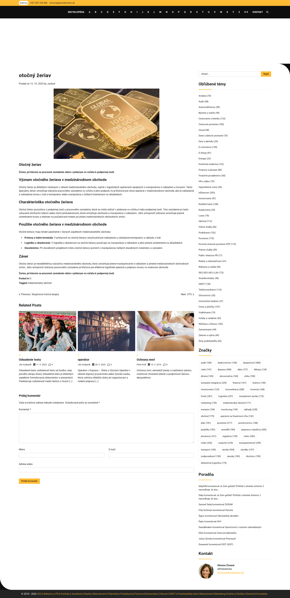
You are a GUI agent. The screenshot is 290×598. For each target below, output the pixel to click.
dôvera (207, 376)
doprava (224, 369)
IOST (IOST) (227, 544)
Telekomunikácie (207, 289)
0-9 (246, 12)
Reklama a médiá (207, 267)
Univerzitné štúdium (209, 301)
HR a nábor (204, 181)
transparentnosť (250, 443)
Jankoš (51, 83)
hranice (259, 382)
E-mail (112, 449)
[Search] (267, 12)
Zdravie (163, 593)
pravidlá (228, 429)
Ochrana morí (146, 359)
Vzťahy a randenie (207, 318)
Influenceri (204, 192)
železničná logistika (214, 463)
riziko (249, 436)
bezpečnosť (252, 362)
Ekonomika (151, 593)
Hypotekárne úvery (208, 187)
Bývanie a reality (207, 113)
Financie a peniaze (208, 170)
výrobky (247, 449)
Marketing (219, 593)
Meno (22, 449)
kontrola (257, 389)
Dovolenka (261, 593)
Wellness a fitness (208, 324)
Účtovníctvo (205, 295)
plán (206, 423)
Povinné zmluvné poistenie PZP (214, 244)
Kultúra (231, 593)
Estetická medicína (208, 164)
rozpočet (225, 443)
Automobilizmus (207, 107)
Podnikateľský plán (188, 593)
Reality (87, 593)
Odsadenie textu (30, 359)
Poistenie (203, 238)
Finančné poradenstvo (210, 175)
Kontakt (258, 12)
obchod (207, 416)
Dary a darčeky (206, 141)
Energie (202, 158)
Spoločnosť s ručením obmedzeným (243, 527)
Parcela (229, 510)
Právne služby (205, 249)
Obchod (202, 221)
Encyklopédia (76, 12)
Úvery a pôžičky (206, 306)
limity (206, 396)
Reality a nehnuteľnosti (210, 261)
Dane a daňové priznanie (211, 135)
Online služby (205, 227)
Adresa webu (26, 464)
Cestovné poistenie (208, 124)
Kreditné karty (206, 204)
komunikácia (235, 389)
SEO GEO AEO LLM (208, 272)
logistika (225, 396)
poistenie (224, 423)
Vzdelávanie (205, 312)
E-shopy (203, 152)
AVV (219, 521)
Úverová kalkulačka (226, 533)
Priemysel (231, 538)
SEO (39, 593)
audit (206, 362)
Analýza (202, 95)
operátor (83, 359)
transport (208, 449)
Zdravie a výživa (206, 335)
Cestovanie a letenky (209, 118)
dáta (243, 369)
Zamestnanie (205, 329)
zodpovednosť (211, 456)
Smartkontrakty (206, 278)
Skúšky (240, 593)
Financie (139, 593)
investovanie (210, 389)
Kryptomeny (205, 210)
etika (249, 376)
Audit (201, 101)
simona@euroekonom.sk (230, 572)
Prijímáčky (113, 593)
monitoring (229, 409)
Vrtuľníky (65, 593)
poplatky (208, 429)
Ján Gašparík (25, 364)
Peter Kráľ (141, 364)
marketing (209, 403)
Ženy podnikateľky (208, 341)
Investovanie (205, 198)
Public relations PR (208, 255)
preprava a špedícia (253, 429)
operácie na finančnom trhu (237, 416)
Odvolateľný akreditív (228, 516)
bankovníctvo (227, 362)
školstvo (253, 456)
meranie (208, 409)
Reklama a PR (51, 593)
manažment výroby (251, 396)
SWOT (202, 284)
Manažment (99, 593)
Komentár (25, 409)
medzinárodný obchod (40, 283)
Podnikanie (204, 232)
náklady (250, 409)
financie (239, 382)
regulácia (229, 436)
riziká (206, 443)
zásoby (233, 456)
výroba (228, 449)
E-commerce (205, 147)
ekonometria (229, 376)
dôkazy (260, 369)
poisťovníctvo (248, 423)
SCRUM (229, 504)
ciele (206, 369)
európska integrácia (214, 382)
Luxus (202, 215)
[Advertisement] (145, 41)
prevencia (208, 436)
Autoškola (77, 593)
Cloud (202, 130)
